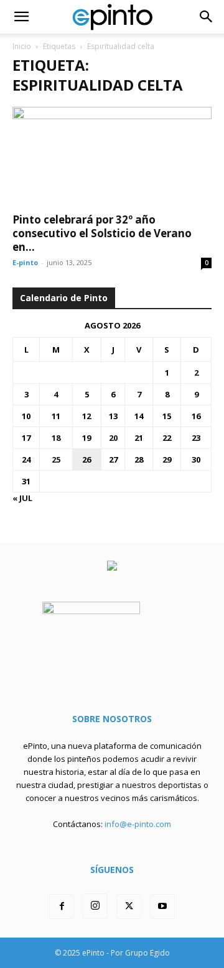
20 (113, 437)
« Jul (22, 498)
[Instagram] (95, 905)
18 (56, 437)
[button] (21, 17)
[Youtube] (162, 906)
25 (56, 459)
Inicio (21, 46)
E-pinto (25, 262)
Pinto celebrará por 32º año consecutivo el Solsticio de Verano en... (102, 233)
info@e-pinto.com (138, 824)
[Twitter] (128, 906)
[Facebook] (61, 906)
